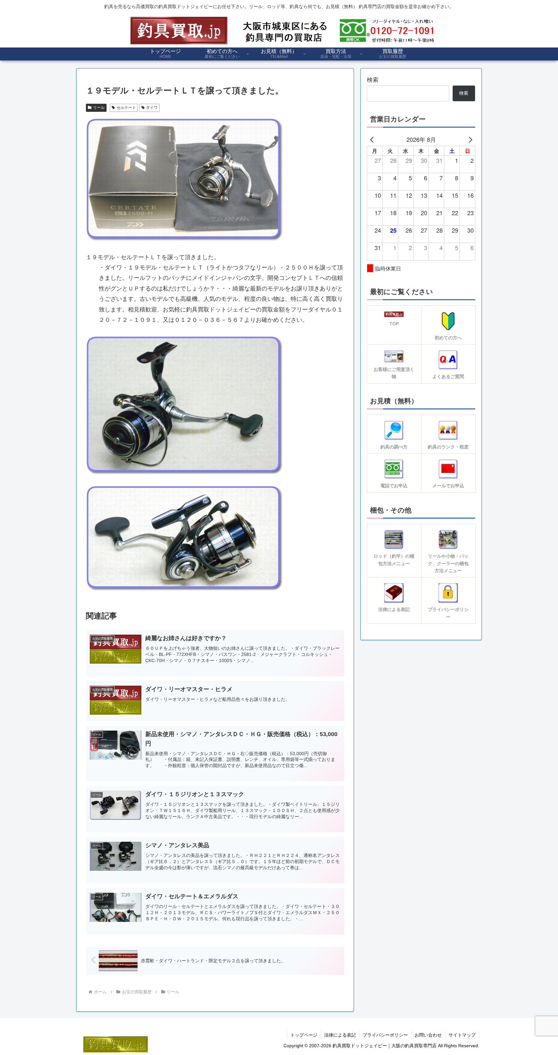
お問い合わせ (428, 1035)
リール (99, 107)
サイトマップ (462, 1035)
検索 (372, 80)
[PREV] (373, 139)
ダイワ (152, 107)
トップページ (303, 1035)
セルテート (126, 107)
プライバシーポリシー (385, 1035)
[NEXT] (469, 139)
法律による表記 (340, 1035)
